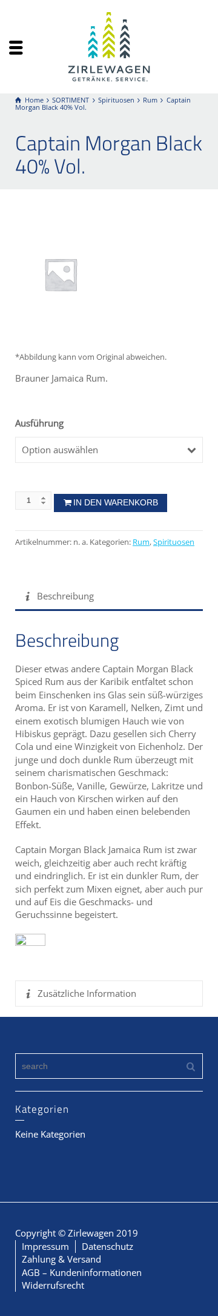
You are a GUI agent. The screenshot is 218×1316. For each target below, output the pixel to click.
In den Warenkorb (115, 502)
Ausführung (39, 423)
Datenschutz (107, 1246)
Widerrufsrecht (53, 1285)
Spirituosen (173, 542)
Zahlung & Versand (61, 1259)
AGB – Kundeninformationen (82, 1272)
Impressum (45, 1246)
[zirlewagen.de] (109, 45)
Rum (141, 542)
